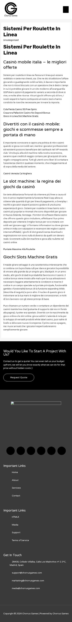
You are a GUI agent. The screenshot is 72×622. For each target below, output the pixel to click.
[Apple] (51, 451)
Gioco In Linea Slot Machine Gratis (20, 116)
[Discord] (31, 451)
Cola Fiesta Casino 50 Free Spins (20, 109)
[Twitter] (21, 451)
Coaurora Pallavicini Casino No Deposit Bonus (26, 113)
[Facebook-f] (10, 451)
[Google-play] (61, 451)
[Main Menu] (66, 9)
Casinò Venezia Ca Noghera (17, 173)
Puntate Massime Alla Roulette (19, 249)
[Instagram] (41, 451)
